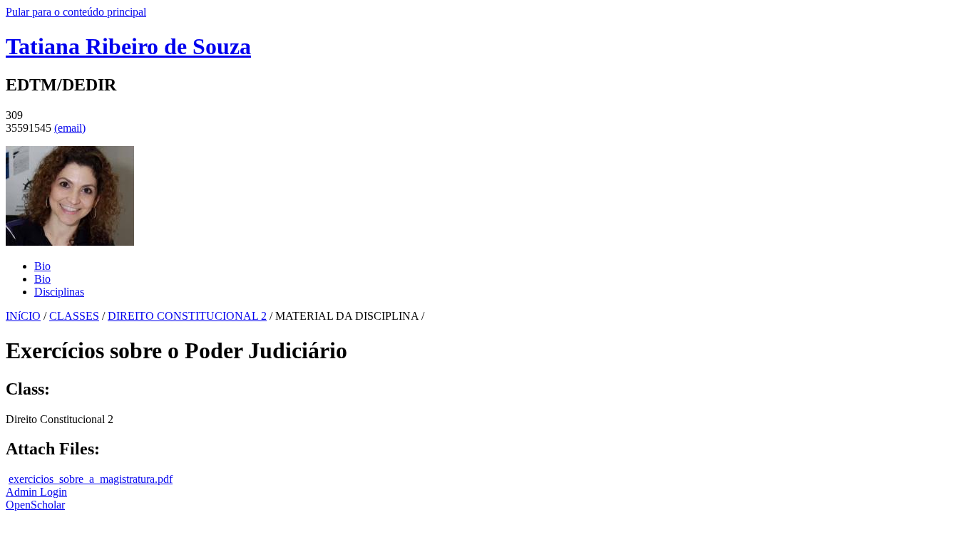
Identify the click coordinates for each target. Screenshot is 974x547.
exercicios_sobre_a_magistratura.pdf (91, 479)
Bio (42, 266)
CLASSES (74, 316)
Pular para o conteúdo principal (76, 12)
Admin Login (36, 492)
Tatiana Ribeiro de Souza (128, 46)
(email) (70, 128)
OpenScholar (35, 505)
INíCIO (23, 316)
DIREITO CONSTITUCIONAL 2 (187, 316)
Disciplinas (59, 292)
